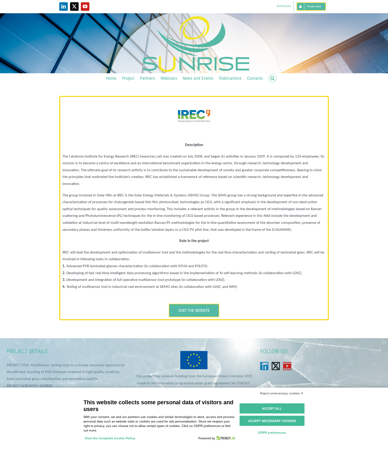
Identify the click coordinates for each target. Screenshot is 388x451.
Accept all (272, 408)
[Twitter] (276, 366)
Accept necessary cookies (272, 421)
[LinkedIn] (264, 366)
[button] (272, 77)
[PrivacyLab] (225, 438)
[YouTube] (287, 366)
